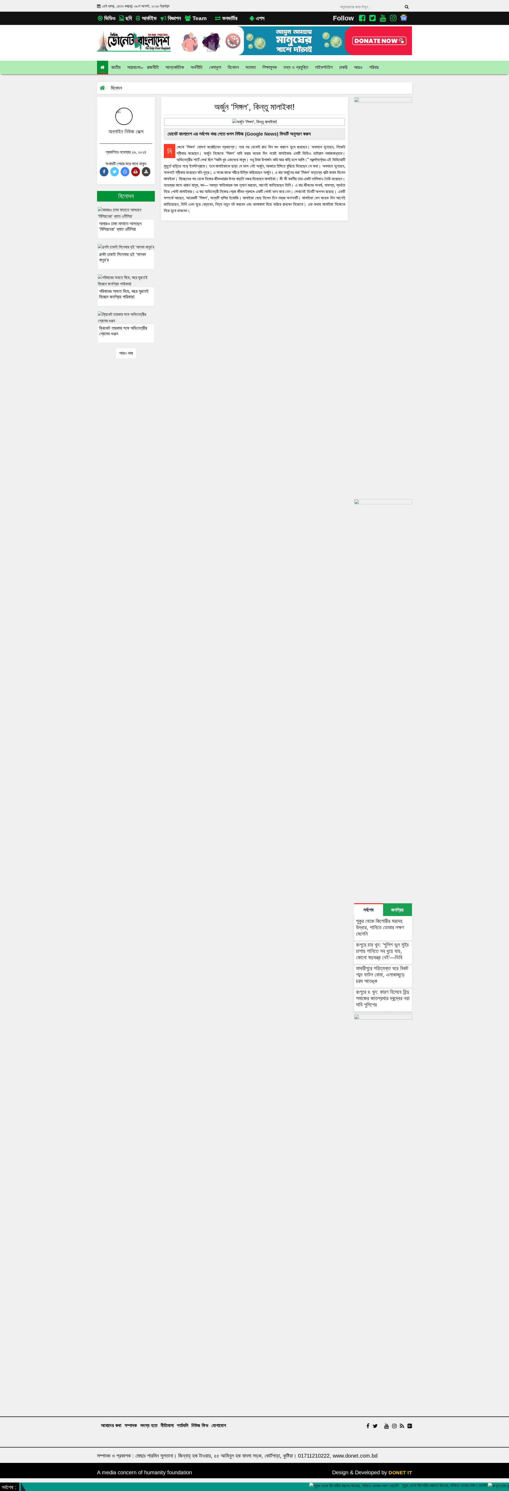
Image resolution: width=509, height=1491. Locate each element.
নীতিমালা (167, 1425)
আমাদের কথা (111, 1425)
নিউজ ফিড (199, 1425)
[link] (358, 67)
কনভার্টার (229, 18)
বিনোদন (116, 88)
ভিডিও (109, 18)
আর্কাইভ (148, 18)
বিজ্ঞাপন (173, 18)
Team (199, 18)
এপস (259, 18)
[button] (116, 67)
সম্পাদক (131, 1425)
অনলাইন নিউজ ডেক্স (125, 131)
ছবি (128, 18)
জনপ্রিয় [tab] (397, 910)
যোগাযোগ (219, 1425)
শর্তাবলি (182, 1425)
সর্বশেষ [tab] (368, 910)
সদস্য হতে (149, 1425)
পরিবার (374, 67)
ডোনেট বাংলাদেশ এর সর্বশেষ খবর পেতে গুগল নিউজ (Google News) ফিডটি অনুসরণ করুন (238, 134)
